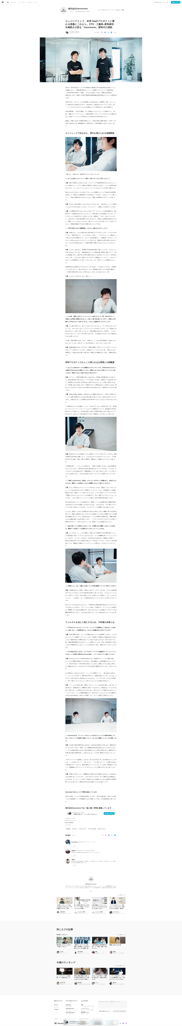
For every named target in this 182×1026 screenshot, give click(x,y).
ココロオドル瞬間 (92, 828)
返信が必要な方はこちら (104, 1011)
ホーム (99, 9)
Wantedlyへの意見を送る (120, 1011)
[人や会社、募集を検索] (167, 2)
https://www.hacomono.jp (80, 11)
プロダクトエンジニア (70, 818)
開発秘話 (68, 828)
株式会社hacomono (78, 8)
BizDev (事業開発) (69, 822)
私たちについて (105, 9)
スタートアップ (83, 828)
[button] (58, 1001)
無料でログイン (175, 2)
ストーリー (118, 9)
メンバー (113, 9)
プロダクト (75, 828)
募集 (123, 9)
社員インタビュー (102, 828)
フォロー (71, 11)
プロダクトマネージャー (70, 820)
